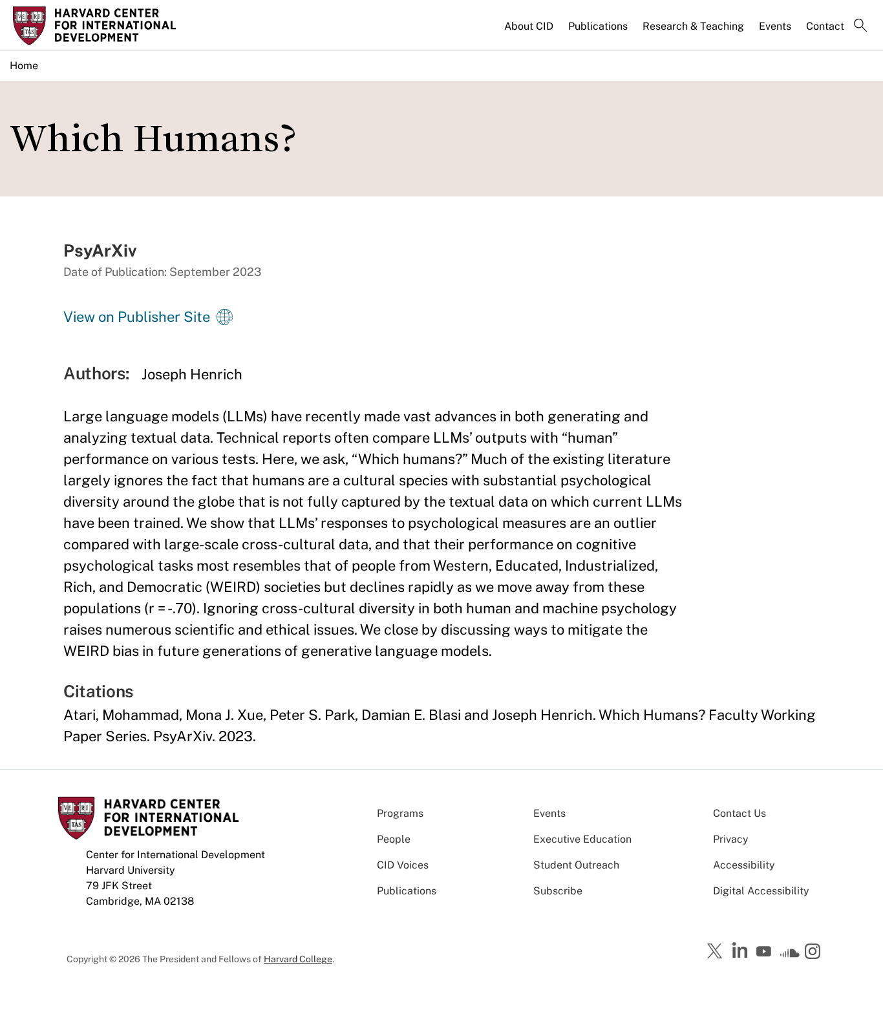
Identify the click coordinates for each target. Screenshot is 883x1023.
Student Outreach (576, 865)
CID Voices (403, 865)
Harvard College (298, 959)
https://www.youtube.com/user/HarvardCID (765, 952)
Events (775, 26)
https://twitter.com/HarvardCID (717, 952)
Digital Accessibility (761, 891)
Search (860, 26)
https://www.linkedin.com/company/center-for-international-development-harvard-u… (741, 950)
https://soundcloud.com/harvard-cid (790, 956)
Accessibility (744, 865)
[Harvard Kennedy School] (113, 25)
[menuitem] (530, 32)
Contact (825, 26)
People (393, 839)
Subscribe (557, 891)
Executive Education (582, 839)
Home (24, 65)
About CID (528, 26)
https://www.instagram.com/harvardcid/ (814, 953)
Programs (400, 813)
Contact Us (739, 813)
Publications (598, 26)
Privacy (731, 839)
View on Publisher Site (136, 316)
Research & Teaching (693, 26)
